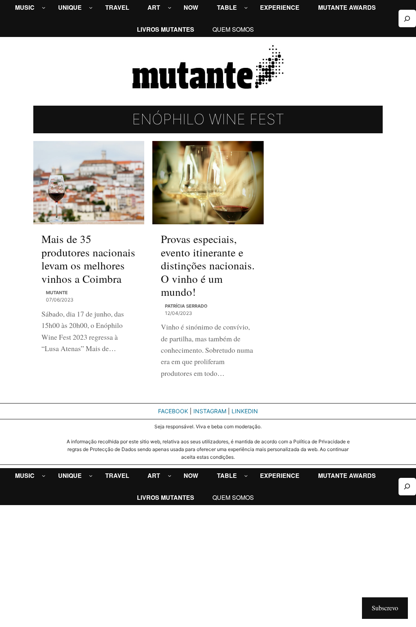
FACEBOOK (173, 411)
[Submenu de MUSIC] (44, 7)
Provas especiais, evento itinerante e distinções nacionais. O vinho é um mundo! (208, 265)
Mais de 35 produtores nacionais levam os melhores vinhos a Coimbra (88, 258)
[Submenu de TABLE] (246, 7)
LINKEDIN (245, 411)
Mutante (57, 292)
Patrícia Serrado (186, 306)
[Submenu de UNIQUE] (91, 7)
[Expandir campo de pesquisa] (407, 18)
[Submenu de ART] (169, 7)
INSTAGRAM (209, 411)
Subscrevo (385, 607)
